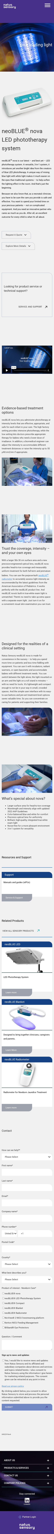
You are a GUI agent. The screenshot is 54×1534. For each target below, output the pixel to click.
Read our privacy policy (13, 1386)
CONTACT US (11, 1475)
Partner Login (29, 1517)
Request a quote (14, 235)
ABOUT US (9, 1460)
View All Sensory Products (18, 931)
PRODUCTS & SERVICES (16, 1468)
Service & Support (14, 897)
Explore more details (16, 246)
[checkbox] (27, 1310)
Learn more (11, 992)
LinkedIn (27, 1504)
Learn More (11, 1050)
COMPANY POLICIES (14, 1483)
